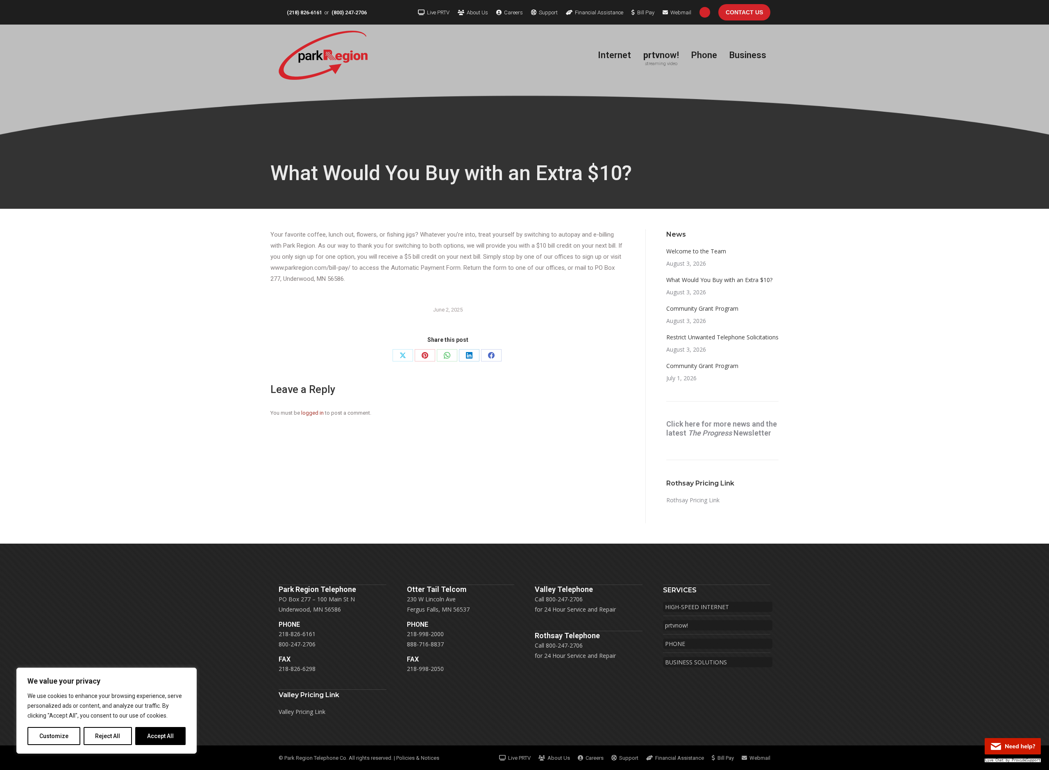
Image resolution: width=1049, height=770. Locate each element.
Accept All (160, 736)
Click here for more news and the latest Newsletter (721, 428)
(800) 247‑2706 (349, 12)
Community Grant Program (702, 308)
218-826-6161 (297, 634)
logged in (312, 413)
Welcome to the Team (696, 251)
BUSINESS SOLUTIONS (696, 662)
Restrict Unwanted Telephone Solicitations (722, 337)
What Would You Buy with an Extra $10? (719, 280)
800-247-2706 (297, 644)
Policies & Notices (417, 758)
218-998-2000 (425, 634)
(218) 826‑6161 (304, 12)
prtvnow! (676, 625)
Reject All (107, 736)
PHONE (675, 644)
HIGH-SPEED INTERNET (697, 607)
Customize (53, 736)
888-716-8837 (425, 644)
